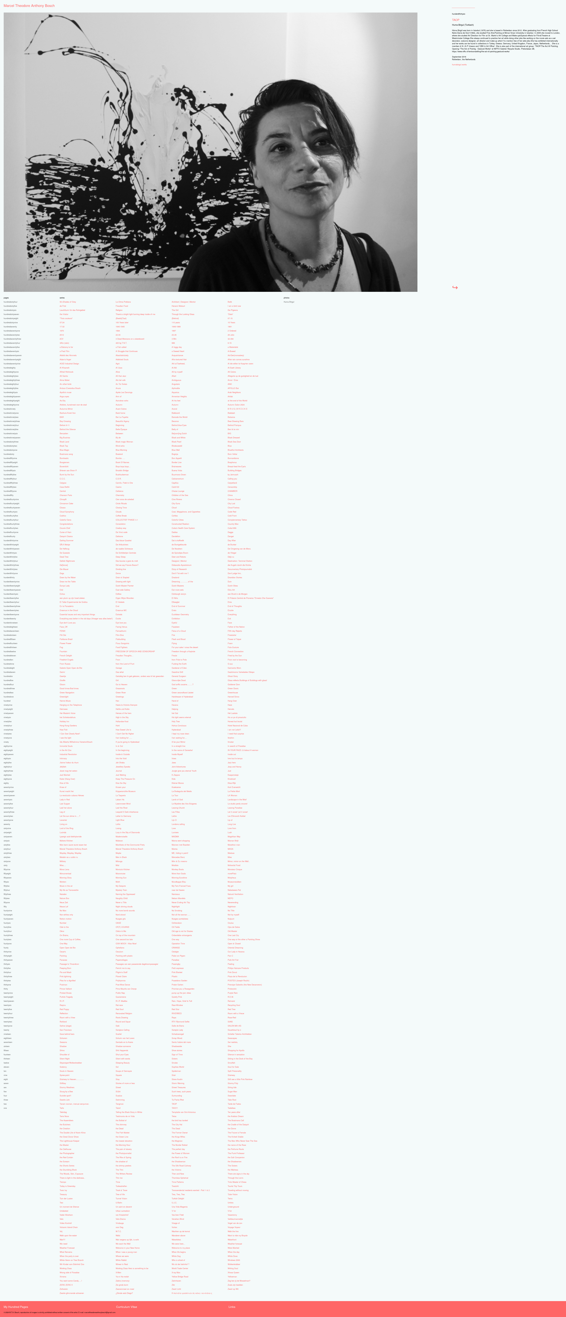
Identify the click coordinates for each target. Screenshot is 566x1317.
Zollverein (64, 1289)
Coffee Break (121, 515)
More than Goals (179, 873)
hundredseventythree (12, 338)
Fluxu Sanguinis (122, 643)
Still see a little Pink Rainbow (240, 1079)
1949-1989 (176, 326)
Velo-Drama (121, 1219)
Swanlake (232, 1095)
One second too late (124, 939)
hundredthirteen (10, 647)
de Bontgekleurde (179, 544)
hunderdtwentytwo (11, 610)
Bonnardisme (233, 458)
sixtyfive (7, 844)
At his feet (176, 400)
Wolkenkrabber (234, 1264)
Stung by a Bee (66, 1091)
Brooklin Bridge (122, 470)
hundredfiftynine (10, 458)
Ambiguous (176, 380)
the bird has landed (180, 1120)
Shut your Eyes (122, 1054)
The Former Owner (180, 1132)
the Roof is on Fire (179, 1157)
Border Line (176, 462)
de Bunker (232, 544)
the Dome (232, 1128)
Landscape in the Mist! (237, 799)
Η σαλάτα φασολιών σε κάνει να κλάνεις (192, 1293)
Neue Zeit (64, 902)
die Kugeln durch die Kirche (239, 565)
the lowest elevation (124, 1140)
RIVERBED (177, 1013)
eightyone (8, 778)
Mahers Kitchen (66, 840)
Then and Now (178, 1173)
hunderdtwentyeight (12, 585)
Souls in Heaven (66, 1071)
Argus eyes (64, 396)
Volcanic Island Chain (69, 1227)
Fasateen (176, 626)
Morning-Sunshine (179, 877)
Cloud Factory (233, 507)
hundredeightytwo (11, 375)
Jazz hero (232, 762)
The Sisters (232, 1165)
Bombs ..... (120, 458)
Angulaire (176, 384)
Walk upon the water (68, 1235)
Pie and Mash (65, 972)
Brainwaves (176, 466)
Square (119, 1075)
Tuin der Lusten (66, 1198)
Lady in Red (65, 799)
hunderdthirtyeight (11, 544)
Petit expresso (178, 968)
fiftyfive (6, 885)
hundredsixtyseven (11, 314)
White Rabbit (121, 1260)
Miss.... (63, 865)
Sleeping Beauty (123, 1062)
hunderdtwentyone (11, 614)
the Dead (119, 1128)
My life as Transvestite (69, 890)
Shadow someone (123, 1046)
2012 (62, 334)
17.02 (62, 326)
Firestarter (232, 635)
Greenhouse (233, 692)
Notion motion (65, 918)
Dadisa (174, 532)
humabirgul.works (459, 64)
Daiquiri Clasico (66, 536)
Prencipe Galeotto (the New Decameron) (245, 984)
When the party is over (69, 1256)
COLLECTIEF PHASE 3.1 (127, 519)
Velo (61, 1219)
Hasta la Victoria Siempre (126, 704)
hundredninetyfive (11, 429)
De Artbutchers (122, 544)
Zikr (173, 1284)
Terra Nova (64, 1116)
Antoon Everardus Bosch (70, 388)
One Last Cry (233, 935)
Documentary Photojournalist (240, 569)
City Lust (231, 503)
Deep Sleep (121, 556)
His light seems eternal (181, 717)
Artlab (230, 396)
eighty (6, 783)
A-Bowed (231, 351)
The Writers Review (124, 1173)
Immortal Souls (66, 746)
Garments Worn (234, 667)
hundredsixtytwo (10, 445)
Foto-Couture (233, 647)
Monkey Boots (178, 869)
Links (232, 1307)
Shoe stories (177, 1050)
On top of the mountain (125, 935)
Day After (232, 540)
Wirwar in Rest (122, 1264)
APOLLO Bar (233, 388)
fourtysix (7, 922)
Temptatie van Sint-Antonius (184, 1112)
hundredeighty (9, 367)
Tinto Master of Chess (237, 1182)
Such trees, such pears (181, 1091)
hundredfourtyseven (12, 507)
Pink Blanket (177, 972)
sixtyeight (7, 832)
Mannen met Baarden (181, 844)
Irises (174, 758)
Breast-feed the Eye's (237, 466)
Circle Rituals (121, 503)
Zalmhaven (176, 1280)
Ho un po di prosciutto (237, 717)
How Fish (64, 729)
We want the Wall (123, 1243)
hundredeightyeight (12, 400)
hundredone (9, 696)
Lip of (230, 820)
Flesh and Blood (178, 639)
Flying (174, 643)
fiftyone (7, 902)
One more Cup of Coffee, (70, 939)
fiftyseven (7, 877)
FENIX (62, 630)
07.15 (230, 318)
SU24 (118, 1091)
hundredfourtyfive (11, 515)
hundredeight (9, 667)
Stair (174, 1075)
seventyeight (9, 791)
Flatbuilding (120, 639)
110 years (176, 322)
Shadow (63, 1046)
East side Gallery (123, 589)
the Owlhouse (65, 1149)
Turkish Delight (178, 1198)
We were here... (178, 1243)
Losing (118, 828)
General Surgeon (179, 676)
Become (175, 421)
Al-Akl (174, 367)
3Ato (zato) (64, 342)
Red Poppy (64, 1009)
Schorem (63, 1038)
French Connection (235, 651)
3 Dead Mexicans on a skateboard (130, 338)
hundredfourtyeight (11, 503)
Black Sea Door (234, 441)
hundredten (8, 659)
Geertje (63, 676)
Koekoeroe (176, 787)
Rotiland (63, 1021)
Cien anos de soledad (125, 499)
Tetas (174, 1116)
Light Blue (120, 820)
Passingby (176, 964)
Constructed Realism (180, 523)
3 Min (174, 338)
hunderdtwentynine (11, 581)
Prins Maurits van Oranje (126, 988)
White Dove (232, 1256)
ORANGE (176, 947)
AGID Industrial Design (69, 363)
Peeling (231, 964)
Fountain (63, 651)
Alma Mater (65, 380)
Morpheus (232, 877)
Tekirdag (63, 1112)
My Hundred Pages (16, 1307)
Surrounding (177, 1095)
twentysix (7, 1005)
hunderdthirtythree (11, 565)
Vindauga (120, 1223)
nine (5, 1075)
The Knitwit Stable (235, 1136)
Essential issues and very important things (77, 614)
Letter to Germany (123, 816)
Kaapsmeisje (233, 774)
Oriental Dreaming (235, 947)
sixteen (7, 1046)
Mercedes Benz (178, 857)
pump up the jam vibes (181, 992)
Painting (63, 955)
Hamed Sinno (233, 696)
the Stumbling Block (68, 1169)
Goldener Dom (234, 684)
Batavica (231, 417)
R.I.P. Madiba (121, 1001)
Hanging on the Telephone (71, 704)
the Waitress (233, 1169)
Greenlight (64, 696)
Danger (231, 536)
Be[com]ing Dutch (179, 433)
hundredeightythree (12, 380)
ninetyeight (8, 709)
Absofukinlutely (122, 355)
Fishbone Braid (66, 639)
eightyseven (9, 754)
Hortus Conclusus (179, 725)
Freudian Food (122, 305)
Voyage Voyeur (234, 1227)
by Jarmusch (233, 474)
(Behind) (175, 318)
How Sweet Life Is (123, 729)
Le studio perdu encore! (237, 803)
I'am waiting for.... (179, 737)
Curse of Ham (65, 532)
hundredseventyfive (12, 347)
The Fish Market (122, 1132)
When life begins (179, 1252)
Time (118, 1182)
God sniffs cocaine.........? (182, 684)
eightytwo (8, 774)
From (118, 659)
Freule (174, 655)
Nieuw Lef (64, 906)
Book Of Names (122, 462)
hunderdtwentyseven (12, 589)
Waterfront (232, 1239)
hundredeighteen (11, 626)
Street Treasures (179, 1087)
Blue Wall (176, 449)
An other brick (65, 384)
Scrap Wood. (177, 1038)
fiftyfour (7, 890)
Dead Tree (64, 556)
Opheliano (120, 947)
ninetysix (7, 717)
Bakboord (176, 412)
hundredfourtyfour (11, 519)
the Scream (64, 1161)
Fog (61, 647)
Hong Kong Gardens (68, 725)
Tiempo (63, 1182)
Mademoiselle (121, 836)
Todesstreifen (121, 1186)
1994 (118, 330)
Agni (118, 363)
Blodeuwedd (177, 445)
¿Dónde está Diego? (124, 1293)
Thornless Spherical (180, 1177)
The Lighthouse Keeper (69, 1140)
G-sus (230, 663)
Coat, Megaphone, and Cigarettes (186, 511)
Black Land (64, 441)
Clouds (118, 511)
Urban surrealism (123, 1210)
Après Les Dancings (124, 392)
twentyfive (8, 1009)
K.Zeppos (176, 774)
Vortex (174, 1227)
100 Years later (122, 322)
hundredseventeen (11, 630)
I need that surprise (236, 733)
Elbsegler (176, 602)
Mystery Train (121, 890)
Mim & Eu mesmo (179, 861)
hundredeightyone (11, 371)
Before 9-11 (65, 425)
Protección (232, 988)
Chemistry (120, 495)
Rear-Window (177, 1005)
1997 (174, 330)
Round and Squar (123, 1021)
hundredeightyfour (11, 384)
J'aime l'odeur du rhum (69, 762)
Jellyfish (63, 766)
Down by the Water (68, 577)
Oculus (230, 922)
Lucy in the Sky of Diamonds (128, 832)
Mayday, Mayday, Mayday (70, 853)
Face (230, 622)
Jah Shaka (120, 762)
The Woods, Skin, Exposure (71, 1173)
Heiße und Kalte (122, 709)
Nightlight (176, 906)
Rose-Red (232, 1017)
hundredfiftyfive (10, 474)
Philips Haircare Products (238, 968)
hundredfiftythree (11, 482)
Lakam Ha (120, 799)
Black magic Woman (124, 441)
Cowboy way (121, 528)
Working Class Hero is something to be (132, 1268)
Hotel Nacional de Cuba (238, 725)
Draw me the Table (68, 581)
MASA (230, 848)
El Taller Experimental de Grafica (73, 602)
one (5, 1108)
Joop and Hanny (234, 766)
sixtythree (8, 853)
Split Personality (234, 1071)
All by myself (177, 371)
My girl (230, 885)
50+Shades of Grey (68, 301)
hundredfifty (8, 495)
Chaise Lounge (178, 491)
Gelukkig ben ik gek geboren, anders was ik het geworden (140, 676)
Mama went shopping (181, 840)
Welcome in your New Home (128, 1247)
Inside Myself (177, 754)
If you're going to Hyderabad (127, 741)
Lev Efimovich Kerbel (236, 816)
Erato (174, 610)
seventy (7, 824)
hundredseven (9, 672)
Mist (117, 865)
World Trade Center (180, 1268)
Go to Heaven (121, 684)
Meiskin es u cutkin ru (69, 857)
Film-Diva (120, 635)
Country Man (233, 523)
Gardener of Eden (179, 667)
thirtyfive (7, 968)
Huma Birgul (289, 301)
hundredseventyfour (12, 342)
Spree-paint (64, 1075)
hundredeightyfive (11, 388)
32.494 (230, 338)
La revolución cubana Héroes (72, 795)
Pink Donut (232, 972)
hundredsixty (9, 454)
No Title (231, 910)
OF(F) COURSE (122, 927)
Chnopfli (63, 499)
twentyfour (8, 1013)
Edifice (118, 593)
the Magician (177, 1140)
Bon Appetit (177, 458)
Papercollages (121, 959)
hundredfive (8, 680)
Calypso (63, 482)
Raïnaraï (231, 1001)
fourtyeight (8, 914)
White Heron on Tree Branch (72, 1260)
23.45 (174, 334)
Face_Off (63, 626)
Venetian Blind (178, 1219)
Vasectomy (232, 1214)
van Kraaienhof (122, 1214)
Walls (118, 1235)
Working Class (66, 1268)
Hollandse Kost (122, 721)
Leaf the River (121, 807)
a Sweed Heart (178, 351)
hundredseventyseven (13, 355)
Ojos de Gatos (234, 927)
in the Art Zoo (65, 750)
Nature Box (64, 898)
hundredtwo (8, 692)
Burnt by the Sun (67, 474)
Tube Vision (233, 1194)
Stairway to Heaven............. (72, 1079)
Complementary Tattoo (237, 519)
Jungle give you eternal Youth (184, 770)
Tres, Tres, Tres (178, 1194)
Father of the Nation (236, 626)
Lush (230, 832)
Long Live (232, 824)
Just (229, 770)
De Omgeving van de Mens (239, 548)
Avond (174, 408)
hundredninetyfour (11, 425)
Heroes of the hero (123, 713)
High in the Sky (122, 717)
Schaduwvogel (178, 1034)
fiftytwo (7, 898)
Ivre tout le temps (235, 758)
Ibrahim (231, 737)
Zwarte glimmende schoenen (72, 1293)
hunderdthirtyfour (11, 560)
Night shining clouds (124, 906)
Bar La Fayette (122, 417)
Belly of (175, 429)
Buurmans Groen (179, 474)
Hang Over (232, 700)
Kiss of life (64, 783)
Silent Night (65, 1058)
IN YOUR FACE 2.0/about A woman (243, 750)
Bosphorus (232, 462)
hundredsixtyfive (10, 305)
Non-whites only (66, 914)
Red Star (175, 1009)
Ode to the (64, 927)
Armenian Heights (179, 396)
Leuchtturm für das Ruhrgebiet (72, 310)
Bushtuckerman (122, 474)
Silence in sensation (236, 1054)
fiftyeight (7, 873)
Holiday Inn (64, 721)
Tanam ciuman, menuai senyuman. (74, 1103)
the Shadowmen (234, 1161)
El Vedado (120, 602)
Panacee (63, 959)
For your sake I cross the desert (185, 647)
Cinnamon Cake (66, 503)
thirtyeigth (8, 955)
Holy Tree (176, 721)
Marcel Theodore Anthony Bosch (29, 5)
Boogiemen (64, 462)
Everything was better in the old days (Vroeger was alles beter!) (86, 618)
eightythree (8, 770)
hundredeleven (10, 655)
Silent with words (123, 1058)
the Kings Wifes (178, 1136)
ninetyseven (9, 713)
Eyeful (174, 622)
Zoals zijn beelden (235, 1284)
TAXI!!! (175, 1108)
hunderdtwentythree (12, 606)
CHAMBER (232, 491)
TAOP (455, 20)
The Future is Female (237, 1132)
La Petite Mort (234, 791)
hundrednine (9, 663)
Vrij (61, 1231)
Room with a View (67, 1017)
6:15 (229, 342)
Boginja (175, 454)
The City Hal (177, 1124)
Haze (230, 704)
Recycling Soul (234, 1005)
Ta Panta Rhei (178, 1099)
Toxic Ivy (63, 1190)
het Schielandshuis (67, 717)
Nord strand (120, 914)
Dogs (62, 573)
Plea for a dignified (67, 980)
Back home (120, 412)
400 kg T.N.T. (121, 342)
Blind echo (120, 445)
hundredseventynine (12, 363)
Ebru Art (231, 589)
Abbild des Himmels (68, 355)
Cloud (174, 507)
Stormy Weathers (67, 1087)
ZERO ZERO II (66, 1284)
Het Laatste (232, 713)
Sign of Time (177, 1054)
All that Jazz (121, 375)
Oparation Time (178, 943)
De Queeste (65, 552)
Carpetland (232, 482)
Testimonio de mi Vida (125, 1116)
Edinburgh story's (179, 593)
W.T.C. (118, 1231)
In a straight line (178, 746)
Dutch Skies (233, 585)
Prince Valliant (66, 988)
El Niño (175, 598)
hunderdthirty (9, 577)
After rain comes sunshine (239, 359)
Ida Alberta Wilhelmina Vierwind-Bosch (76, 741)
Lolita (118, 824)
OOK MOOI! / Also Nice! (126, 943)
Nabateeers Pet (234, 890)
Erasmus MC (121, 610)
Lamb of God (177, 799)
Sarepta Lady (177, 1029)
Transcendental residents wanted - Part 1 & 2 (191, 1190)
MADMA (175, 836)
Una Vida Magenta (179, 1206)
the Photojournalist (123, 1153)
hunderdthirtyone (11, 573)
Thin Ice (119, 1177)
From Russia (65, 663)
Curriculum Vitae (126, 1307)
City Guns (176, 503)
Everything (232, 614)
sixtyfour (7, 848)
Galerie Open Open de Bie (71, 667)
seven (6, 1083)
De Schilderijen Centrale (126, 552)
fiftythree (7, 894)
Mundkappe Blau (179, 881)
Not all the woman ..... (181, 914)
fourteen (7, 1054)
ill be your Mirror (178, 741)
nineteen (7, 1034)
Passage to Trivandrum (69, 964)
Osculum (119, 951)
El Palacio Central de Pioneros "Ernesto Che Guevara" (251, 598)
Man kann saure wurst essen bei (73, 844)
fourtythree (8, 935)
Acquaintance (177, 355)
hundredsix (8, 676)
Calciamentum (178, 478)
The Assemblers (66, 1120)
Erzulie (230, 610)
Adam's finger (65, 359)
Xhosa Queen (233, 1272)
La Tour (175, 795)
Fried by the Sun (235, 655)
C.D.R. (118, 478)
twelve (6, 1062)
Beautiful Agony (122, 421)
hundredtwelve (10, 651)
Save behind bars (67, 1034)
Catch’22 (175, 486)
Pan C (230, 955)
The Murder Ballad (179, 1145)
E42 (61, 589)
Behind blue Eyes (179, 425)
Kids (173, 778)
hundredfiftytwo (10, 486)
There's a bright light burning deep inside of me (135, 314)
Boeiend (119, 454)
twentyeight (8, 996)
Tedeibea (231, 1108)
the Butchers (65, 1124)
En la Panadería (66, 606)
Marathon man (234, 844)
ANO (230, 384)
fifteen (6, 1050)
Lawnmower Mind (123, 803)
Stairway (231, 1075)
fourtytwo (7, 939)
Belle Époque (121, 429)
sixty (5, 865)
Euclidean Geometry (180, 614)
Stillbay (63, 1083)
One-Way (63, 943)
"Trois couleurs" (66, 318)
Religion (119, 310)
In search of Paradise (237, 746)
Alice (118, 371)
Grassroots (120, 688)
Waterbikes (176, 1239)
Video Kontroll (66, 1223)
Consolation (121, 523)
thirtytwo (7, 980)
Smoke (175, 1062)
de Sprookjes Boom (180, 552)
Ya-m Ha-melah (122, 1276)
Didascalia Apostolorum (181, 565)
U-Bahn (119, 1202)
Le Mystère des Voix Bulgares (184, 803)
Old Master (232, 931)
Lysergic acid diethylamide (71, 836)
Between (119, 433)
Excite (118, 618)
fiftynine (7, 869)
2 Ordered (232, 330)
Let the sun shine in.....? (70, 816)
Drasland (175, 577)
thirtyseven (8, 959)
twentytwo (8, 1021)
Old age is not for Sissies (182, 931)
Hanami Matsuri (178, 305)
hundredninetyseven (12, 437)
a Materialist (233, 347)
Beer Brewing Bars (235, 421)
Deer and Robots (179, 556)
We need (63, 1243)
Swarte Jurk (65, 1099)
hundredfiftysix (10, 470)
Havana (175, 704)
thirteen (7, 1058)
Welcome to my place (181, 1247)
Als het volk (120, 380)
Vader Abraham (66, 1214)
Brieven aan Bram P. (68, 470)
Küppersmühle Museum (126, 791)
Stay (118, 1079)
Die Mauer (64, 569)
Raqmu (63, 1005)
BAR (62, 417)
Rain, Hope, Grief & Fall (182, 1001)
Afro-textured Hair (179, 359)
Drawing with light (123, 581)
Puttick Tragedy (66, 996)
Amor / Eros (233, 380)
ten (5, 1071)
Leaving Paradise (235, 807)
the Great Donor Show (69, 1136)
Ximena (63, 1276)
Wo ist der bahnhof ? (180, 1264)
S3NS (230, 1021)
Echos (62, 593)
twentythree (8, 1017)
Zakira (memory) (122, 1280)
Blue (230, 445)
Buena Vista (177, 470)
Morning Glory (65, 877)
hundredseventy (10, 326)
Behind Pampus (234, 425)
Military (63, 861)
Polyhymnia (120, 980)
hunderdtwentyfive (11, 598)
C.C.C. (62, 478)
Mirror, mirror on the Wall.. (239, 861)
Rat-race (119, 1005)
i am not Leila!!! (234, 729)
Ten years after (234, 1112)
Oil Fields (176, 927)
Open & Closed (234, 943)
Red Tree (231, 1009)
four (5, 1095)
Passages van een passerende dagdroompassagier (137, 964)
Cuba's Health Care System (183, 528)
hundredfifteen (10, 639)
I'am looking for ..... (124, 737)
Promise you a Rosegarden (183, 988)
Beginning (120, 425)
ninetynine (8, 704)
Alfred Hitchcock (66, 371)
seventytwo (8, 816)
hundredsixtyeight (11, 318)
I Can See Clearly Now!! (70, 733)
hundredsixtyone (10, 449)
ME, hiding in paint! (180, 853)
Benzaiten (64, 433)
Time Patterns (178, 1182)
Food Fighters (121, 647)
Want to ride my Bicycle (237, 1235)
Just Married (65, 774)
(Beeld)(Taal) (121, 318)
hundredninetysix (11, 433)
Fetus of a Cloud (179, 630)
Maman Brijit (233, 840)
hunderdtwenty (10, 618)
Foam (230, 643)
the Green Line (122, 1136)
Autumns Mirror (66, 408)
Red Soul (120, 1009)
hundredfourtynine (11, 499)
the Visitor (64, 314)
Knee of (63, 787)
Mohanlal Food (234, 865)
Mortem (63, 881)
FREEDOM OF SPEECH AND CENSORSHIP (135, 651)
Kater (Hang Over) (67, 778)
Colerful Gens (65, 519)
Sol (117, 1066)
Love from (232, 828)
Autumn (119, 404)
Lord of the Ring (66, 828)
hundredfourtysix (10, 511)
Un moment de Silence (69, 1206)
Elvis (230, 602)
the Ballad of (121, 1120)
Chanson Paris (66, 495)
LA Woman (232, 795)
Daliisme (119, 536)
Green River (121, 692)
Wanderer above (178, 1235)
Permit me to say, (123, 968)
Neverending (233, 902)
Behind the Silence (68, 429)
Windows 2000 (234, 1260)
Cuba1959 (232, 528)
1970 (62, 330)
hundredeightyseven (12, 396)
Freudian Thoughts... (124, 655)
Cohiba (175, 515)
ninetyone (8, 737)
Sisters (174, 1058)
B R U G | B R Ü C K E (237, 408)
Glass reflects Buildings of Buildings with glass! (247, 680)
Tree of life (120, 1194)
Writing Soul (233, 1268)
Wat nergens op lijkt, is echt (127, 1239)
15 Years (231, 322)
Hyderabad (176, 729)
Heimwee (64, 709)
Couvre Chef (65, 528)
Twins (230, 1198)
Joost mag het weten (68, 770)
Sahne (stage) (65, 1025)
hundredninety (9, 408)
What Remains (66, 1252)
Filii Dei (63, 635)
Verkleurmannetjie (235, 1219)
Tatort (118, 1108)
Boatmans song (66, 454)
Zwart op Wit (233, 1289)
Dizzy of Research (179, 569)
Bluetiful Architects (235, 449)
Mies (230, 857)
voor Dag (119, 1227)
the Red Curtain (66, 1157)
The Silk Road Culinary (181, 1165)
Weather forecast (235, 1243)
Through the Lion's (235, 1177)
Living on (63, 824)
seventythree (9, 811)
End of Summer (178, 606)
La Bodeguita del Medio (182, 791)
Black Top (64, 445)
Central (63, 491)
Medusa (231, 853)
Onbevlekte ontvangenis (182, 935)
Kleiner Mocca (178, 783)
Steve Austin (177, 1079)
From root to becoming (237, 659)
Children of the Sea (180, 495)
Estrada (119, 614)
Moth (118, 881)
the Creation (65, 1128)
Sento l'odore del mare (181, 1042)
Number (63, 922)
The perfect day (178, 1149)
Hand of (175, 700)
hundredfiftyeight (11, 462)
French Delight (66, 655)
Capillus (175, 482)
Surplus (119, 1095)
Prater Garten (177, 984)
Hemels (231, 709)
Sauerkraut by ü (234, 1029)
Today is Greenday (67, 1186)
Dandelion (176, 536)
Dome (118, 573)
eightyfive (7, 762)
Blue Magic (64, 449)
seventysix (8, 799)
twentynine (8, 992)
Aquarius (175, 392)
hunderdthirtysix (10, 552)
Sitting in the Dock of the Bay (240, 1058)
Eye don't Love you (68, 622)
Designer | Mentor (179, 560)
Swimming (120, 1099)
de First (63, 305)
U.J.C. (174, 1202)
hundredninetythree (12, 421)
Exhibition (176, 618)
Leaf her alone (66, 807)
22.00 (118, 334)
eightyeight (8, 750)
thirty (6, 988)
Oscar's (63, 951)
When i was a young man (126, 1252)
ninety (6, 741)
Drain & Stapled (122, 577)
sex (5, 1087)
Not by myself (233, 914)
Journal (119, 770)
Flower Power (65, 643)
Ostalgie (175, 951)
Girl (117, 680)
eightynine (8, 746)
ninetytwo (8, 733)
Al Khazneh (64, 367)
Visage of (176, 1223)
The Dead (176, 1128)
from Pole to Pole (179, 659)
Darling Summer (66, 540)
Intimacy (63, 758)
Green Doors (233, 688)
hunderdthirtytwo (11, 569)
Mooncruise (120, 873)
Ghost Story (233, 676)
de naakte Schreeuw (124, 548)
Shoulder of (64, 1054)
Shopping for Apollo (236, 1050)
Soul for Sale (233, 1066)
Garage (119, 667)
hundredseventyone (12, 330)
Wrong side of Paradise (69, 1272)
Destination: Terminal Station (240, 560)
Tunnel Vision (121, 1198)
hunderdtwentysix (11, 593)
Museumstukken (234, 881)
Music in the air (66, 885)
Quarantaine (121, 996)
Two (61, 1202)
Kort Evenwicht (234, 787)
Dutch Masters (178, 585)
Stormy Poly (233, 1083)
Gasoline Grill (177, 672)
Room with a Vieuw (236, 1013)
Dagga (230, 532)
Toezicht (175, 1186)
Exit (229, 618)
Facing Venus (121, 626)
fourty (6, 947)
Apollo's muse (65, 392)
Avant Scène (121, 408)
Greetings (120, 696)
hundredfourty (9, 536)
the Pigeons (233, 310)
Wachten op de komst (181, 1231)
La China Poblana (123, 301)
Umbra (230, 1202)
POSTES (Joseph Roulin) (238, 980)
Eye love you (121, 622)
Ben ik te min (233, 429)
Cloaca (62, 507)
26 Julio (231, 334)
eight (6, 1079)
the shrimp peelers (123, 1165)
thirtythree (8, 976)
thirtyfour (7, 972)
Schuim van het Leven (125, 1038)
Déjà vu (231, 556)
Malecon (119, 840)
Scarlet (119, 1034)
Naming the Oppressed (125, 894)
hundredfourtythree (11, 523)
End (117, 606)
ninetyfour (8, 725)
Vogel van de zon (235, 1223)
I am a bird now (234, 305)
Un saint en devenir (124, 1206)
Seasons (63, 1042)
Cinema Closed (234, 499)
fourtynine (8, 910)
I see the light (65, 737)
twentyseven (9, 1001)
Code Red (232, 511)
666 (173, 342)
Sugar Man (232, 1091)
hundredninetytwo (11, 417)
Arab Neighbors (234, 392)
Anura (118, 388)
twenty (6, 1029)
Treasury (63, 1194)
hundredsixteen (10, 635)
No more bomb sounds (125, 910)
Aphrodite (176, 388)
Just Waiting (121, 774)
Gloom (62, 684)
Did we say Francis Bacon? (127, 565)
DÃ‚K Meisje (65, 544)
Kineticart (232, 778)
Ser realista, (233, 1042)
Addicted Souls (122, 359)
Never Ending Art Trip (181, 902)
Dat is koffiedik (178, 540)
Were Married (233, 1247)
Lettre (174, 816)
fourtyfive (7, 927)
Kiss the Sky (121, 783)
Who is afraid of (178, 1260)
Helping (175, 709)
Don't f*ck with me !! (180, 573)
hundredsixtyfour (10, 301)
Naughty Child (121, 898)
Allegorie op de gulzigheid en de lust (243, 375)
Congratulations (66, 523)
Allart (174, 375)
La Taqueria (121, 795)
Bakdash (231, 412)
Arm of (118, 396)
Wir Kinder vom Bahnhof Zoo (72, 1264)
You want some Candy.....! (71, 1280)
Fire (173, 635)
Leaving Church (178, 807)
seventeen (8, 1042)
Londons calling (178, 824)
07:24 (62, 322)
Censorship (232, 486)
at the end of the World (237, 400)
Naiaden (63, 894)
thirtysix (7, 964)
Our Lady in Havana (236, 951)
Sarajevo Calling (122, 1029)
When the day (233, 1252)
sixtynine (7, 828)
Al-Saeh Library (234, 367)
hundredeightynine (11, 404)
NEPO (230, 898)
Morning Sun (121, 877)
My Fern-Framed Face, (181, 885)
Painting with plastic (124, 955)
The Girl (175, 310)
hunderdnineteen (11, 622)
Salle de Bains (178, 1025)
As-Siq (62, 400)
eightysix (7, 758)
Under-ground (233, 1206)
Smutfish (231, 1062)
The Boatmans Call (236, 1120)
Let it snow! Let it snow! (238, 811)
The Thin (119, 1169)
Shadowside (177, 1046)
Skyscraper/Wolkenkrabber (71, 1062)
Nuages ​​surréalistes (180, 918)
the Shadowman (178, 1161)
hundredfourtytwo (11, 528)
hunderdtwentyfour (11, 602)
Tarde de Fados (234, 1103)
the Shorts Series (67, 1165)
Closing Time (121, 507)
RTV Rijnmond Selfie (180, 1021)
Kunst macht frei (67, 791)
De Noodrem (177, 548)
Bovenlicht (64, 466)
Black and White (178, 437)
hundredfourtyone (11, 532)
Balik (230, 301)
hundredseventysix (11, 351)
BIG (229, 433)
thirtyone (7, 984)
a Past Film (64, 351)
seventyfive (8, 803)
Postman (63, 984)
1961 (230, 326)
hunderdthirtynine (11, 540)
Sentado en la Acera (124, 1042)
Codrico (63, 515)
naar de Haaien (178, 890)
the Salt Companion (236, 1157)
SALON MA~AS (234, 1025)
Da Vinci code (121, 532)
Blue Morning (121, 449)
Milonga (119, 861)
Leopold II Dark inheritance (127, 811)
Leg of (62, 811)
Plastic (174, 976)
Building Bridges (234, 470)
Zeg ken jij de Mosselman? (239, 1280)
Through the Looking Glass (183, 314)
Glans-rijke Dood (179, 680)
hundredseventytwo (12, 334)
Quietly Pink (177, 996)
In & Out (119, 746)
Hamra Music (65, 700)
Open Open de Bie (67, 947)
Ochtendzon (177, 922)
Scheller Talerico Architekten (240, 1034)
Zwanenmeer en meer (125, 1289)
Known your (121, 787)
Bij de (118, 437)
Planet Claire (121, 976)
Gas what (120, 672)
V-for (230, 1210)
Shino (62, 1050)
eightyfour (8, 766)
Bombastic (64, 458)
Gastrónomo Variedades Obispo (241, 672)
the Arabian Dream (236, 1116)
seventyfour (8, 807)
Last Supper (65, 803)
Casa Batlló (64, 486)
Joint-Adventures (179, 766)
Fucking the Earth (179, 663)
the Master (64, 1145)
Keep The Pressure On (125, 778)
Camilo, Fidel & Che (124, 482)
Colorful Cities (178, 519)
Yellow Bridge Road (180, 1276)
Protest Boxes (65, 992)
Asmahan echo (122, 400)
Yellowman (232, 1276)
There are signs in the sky (238, 1173)
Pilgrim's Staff (121, 972)
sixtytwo (7, 857)
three (6, 1099)
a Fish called (121, 347)
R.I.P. (62, 1001)
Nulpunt (231, 918)
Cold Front (232, 515)
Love (174, 828)
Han (117, 700)
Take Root (232, 1099)
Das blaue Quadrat (123, 540)
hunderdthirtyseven (11, 548)
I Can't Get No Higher (125, 733)
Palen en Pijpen (178, 955)
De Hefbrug (64, 548)
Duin (230, 581)
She (229, 1046)
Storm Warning (178, 1083)
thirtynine (7, 951)
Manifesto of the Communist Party (130, 844)
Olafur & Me (121, 931)
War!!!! (62, 1239)
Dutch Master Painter (125, 585)
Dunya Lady (65, 585)
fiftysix (6, 881)
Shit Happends (122, 1050)
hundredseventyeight (12, 359)
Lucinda (63, 832)
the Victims (176, 1169)
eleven (6, 1066)
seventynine (9, 787)
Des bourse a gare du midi (127, 560)
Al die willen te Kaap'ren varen (240, 363)
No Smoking (177, 910)
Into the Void (121, 758)
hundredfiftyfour (10, 478)
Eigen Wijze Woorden (125, 598)
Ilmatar (231, 741)
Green (174, 688)
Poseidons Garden (179, 980)
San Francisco (66, 1029)
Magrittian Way (234, 836)
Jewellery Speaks (123, 766)
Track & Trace (121, 1190)
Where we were (122, 1256)
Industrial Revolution (68, 754)
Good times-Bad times (69, 688)
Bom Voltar (232, 454)
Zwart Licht (176, 1289)
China (230, 495)
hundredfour (9, 684)
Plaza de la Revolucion (237, 976)
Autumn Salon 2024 (236, 404)
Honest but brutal (235, 721)
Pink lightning (65, 976)
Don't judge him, (234, 573)
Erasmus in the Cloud (69, 610)
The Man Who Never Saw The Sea (242, 1140)
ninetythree (8, 729)
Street (118, 1087)
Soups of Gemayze (124, 1071)
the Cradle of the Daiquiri (238, 1124)
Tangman (120, 1103)
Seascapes (232, 1038)
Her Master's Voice (67, 713)
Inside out (232, 754)
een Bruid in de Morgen (237, 593)
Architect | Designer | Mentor (184, 301)
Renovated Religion (124, 1013)
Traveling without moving (238, 1190)
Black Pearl (176, 441)
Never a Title (121, 902)
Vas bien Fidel (178, 1214)
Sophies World (178, 1066)
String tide (232, 1087)
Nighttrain (232, 906)
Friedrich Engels (66, 659)
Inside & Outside (123, 754)
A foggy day (177, 347)
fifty (5, 906)
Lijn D (174, 820)
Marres (174, 848)
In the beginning (122, 750)
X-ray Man (176, 1272)
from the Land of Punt (125, 663)
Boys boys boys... (123, 466)
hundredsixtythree (11, 441)
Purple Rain (233, 992)
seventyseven (9, 795)
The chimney (121, 1124)
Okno (62, 931)
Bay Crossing (65, 421)
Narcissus (176, 894)
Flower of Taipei (234, 639)
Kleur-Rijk (232, 783)
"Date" (230, 314)
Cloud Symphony (67, 511)
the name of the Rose (237, 1145)
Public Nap (120, 992)
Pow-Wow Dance (123, 984)
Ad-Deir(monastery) (236, 355)
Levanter (63, 820)
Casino (118, 486)
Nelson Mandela (178, 898)
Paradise (175, 959)
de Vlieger (232, 552)
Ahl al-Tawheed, (178, 363)
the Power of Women (181, 1153)
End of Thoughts (235, 606)
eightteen (7, 1038)
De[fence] (64, 565)
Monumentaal (65, 873)
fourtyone (7, 943)
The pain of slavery (124, 1149)
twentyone (8, 1025)
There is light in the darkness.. (72, 1177)
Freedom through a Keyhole (183, 651)
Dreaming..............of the (182, 581)
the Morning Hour (123, 1145)
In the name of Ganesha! (182, 750)
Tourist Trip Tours (235, 1186)
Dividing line (121, 569)
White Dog (176, 1256)
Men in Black (121, 857)
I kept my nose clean (180, 733)
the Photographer (67, 1153)
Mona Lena (64, 869)
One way (175, 939)
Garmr (62, 672)
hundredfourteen (10, 643)
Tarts (62, 1108)
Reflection (64, 1013)
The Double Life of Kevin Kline (72, 1132)
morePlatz (232, 873)
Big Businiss (65, 437)
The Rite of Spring (123, 1157)
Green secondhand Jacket (182, 692)
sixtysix (7, 840)
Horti (118, 725)
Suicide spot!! (65, 1095)
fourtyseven (8, 918)
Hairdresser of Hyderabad (182, 696)
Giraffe (62, 680)
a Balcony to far (66, 347)
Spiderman (176, 1071)
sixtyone (7, 861)
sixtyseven (8, 836)
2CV (61, 338)
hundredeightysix (11, 392)
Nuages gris (121, 918)
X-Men (118, 1272)
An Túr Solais (121, 384)
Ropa (174, 1017)
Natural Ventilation (235, 894)
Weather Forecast (67, 1247)
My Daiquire (121, 885)
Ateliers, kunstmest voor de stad (73, 404)
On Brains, (64, 935)
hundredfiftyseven (11, 466)
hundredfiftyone (10, 491)
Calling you (232, 478)
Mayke (118, 853)
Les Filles (176, 811)
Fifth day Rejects (235, 630)
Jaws (174, 762)
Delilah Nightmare (67, 560)
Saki (117, 1025)
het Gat (175, 713)
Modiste (175, 865)
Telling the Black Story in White (129, 1112)
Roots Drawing (122, 1017)
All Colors (232, 371)
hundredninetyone (11, 412)
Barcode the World (179, 417)
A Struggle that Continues (127, 351)
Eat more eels (178, 589)
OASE (118, 922)
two (5, 1103)
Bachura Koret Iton (68, 412)
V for (174, 1210)
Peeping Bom (65, 968)
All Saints (64, 375)
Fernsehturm (121, 630)
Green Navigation (67, 692)
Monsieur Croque (235, 869)
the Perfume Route (236, 1149)
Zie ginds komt (122, 1284)
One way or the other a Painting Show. (244, 939)
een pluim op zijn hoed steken (72, 598)
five (5, 1091)
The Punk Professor (236, 1153)
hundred (7, 700)
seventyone (8, 820)
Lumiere (175, 832)
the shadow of (121, 1161)
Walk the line (233, 1231)
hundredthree (9, 688)
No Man (63, 910)
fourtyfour (8, 931)
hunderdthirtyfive (10, 556)
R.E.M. (231, 996)
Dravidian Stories (235, 577)
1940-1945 (120, 326)
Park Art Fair (233, 959)
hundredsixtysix (10, 310)
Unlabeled (64, 1210)
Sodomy (63, 1066)
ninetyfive (7, 721)
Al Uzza (119, 367)
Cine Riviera (177, 499)
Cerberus (119, 491)
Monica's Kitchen (123, 869)
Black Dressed (234, 437)
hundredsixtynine (11, 322)
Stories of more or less (125, 1083)
